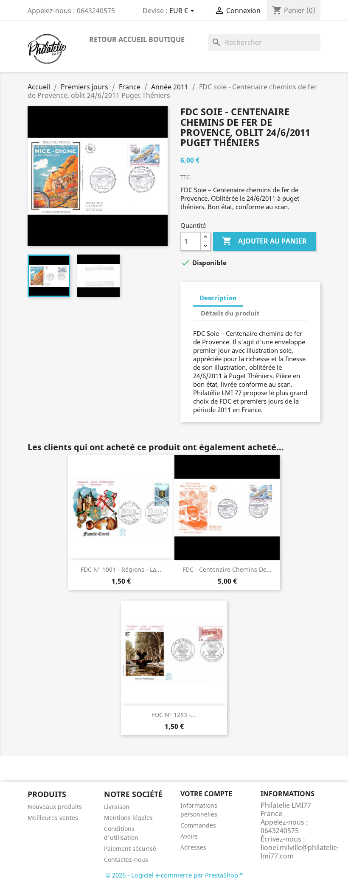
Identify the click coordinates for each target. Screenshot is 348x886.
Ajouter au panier (264, 241)
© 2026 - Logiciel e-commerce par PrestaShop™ (174, 875)
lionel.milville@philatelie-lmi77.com (300, 852)
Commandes (198, 825)
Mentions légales (128, 818)
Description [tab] (218, 297)
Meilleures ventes (53, 818)
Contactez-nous (126, 860)
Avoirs (189, 836)
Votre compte (206, 793)
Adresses (193, 847)
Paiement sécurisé (130, 848)
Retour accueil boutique (137, 39)
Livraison (116, 807)
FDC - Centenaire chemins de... (227, 569)
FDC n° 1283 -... (174, 715)
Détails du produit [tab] (230, 313)
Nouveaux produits (55, 807)
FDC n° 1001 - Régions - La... (121, 569)
